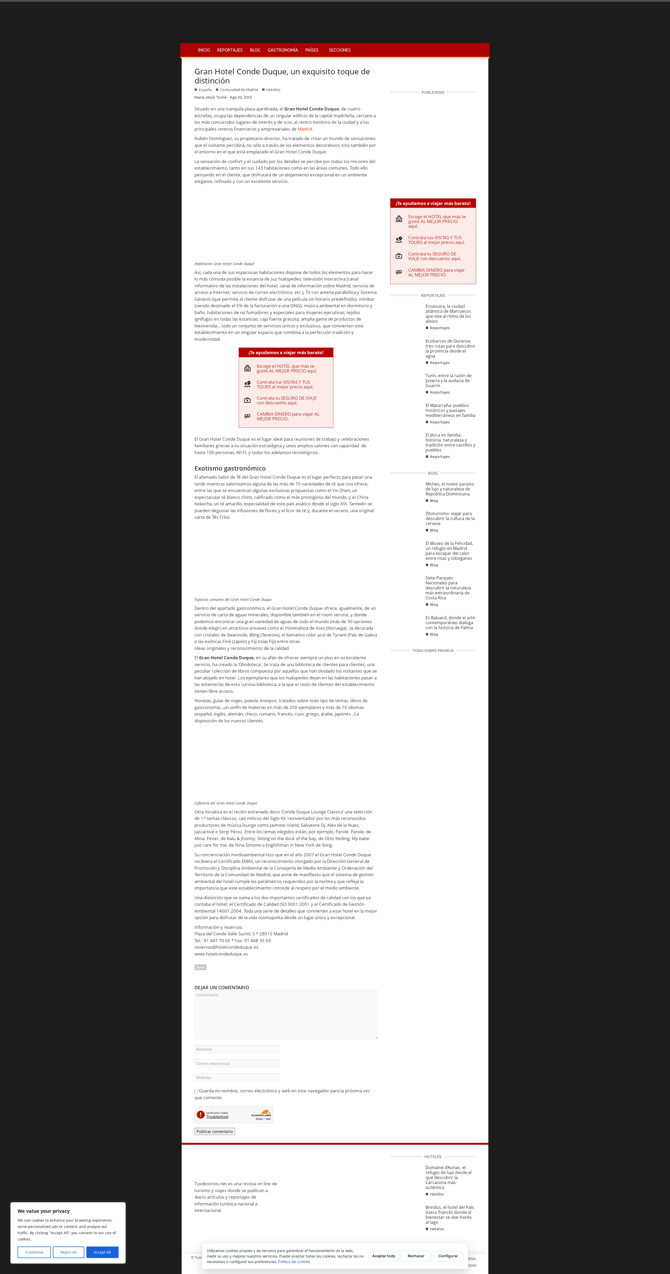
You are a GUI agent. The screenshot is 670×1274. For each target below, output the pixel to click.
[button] (470, 50)
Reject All (68, 1252)
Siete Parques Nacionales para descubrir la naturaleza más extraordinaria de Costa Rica (448, 588)
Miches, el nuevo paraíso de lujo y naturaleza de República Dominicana (450, 489)
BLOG (255, 50)
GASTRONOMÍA (283, 50)
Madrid (305, 129)
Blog (434, 500)
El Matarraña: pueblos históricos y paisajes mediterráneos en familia (450, 410)
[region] (68, 1233)
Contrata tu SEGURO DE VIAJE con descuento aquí (287, 400)
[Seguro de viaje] (433, 144)
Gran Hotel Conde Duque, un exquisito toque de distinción (282, 76)
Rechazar (416, 1256)
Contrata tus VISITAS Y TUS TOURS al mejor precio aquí (284, 384)
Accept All (102, 1252)
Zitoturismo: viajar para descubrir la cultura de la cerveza (450, 518)
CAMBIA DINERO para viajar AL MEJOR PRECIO (288, 416)
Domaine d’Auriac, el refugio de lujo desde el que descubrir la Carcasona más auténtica (449, 1177)
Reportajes (440, 328)
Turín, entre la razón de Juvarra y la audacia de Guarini (449, 380)
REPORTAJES (230, 50)
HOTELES (433, 1156)
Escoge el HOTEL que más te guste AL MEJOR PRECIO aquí (286, 368)
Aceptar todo (383, 1256)
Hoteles (273, 89)
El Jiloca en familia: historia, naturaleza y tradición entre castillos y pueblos (450, 442)
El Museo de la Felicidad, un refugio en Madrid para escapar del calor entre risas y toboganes (449, 550)
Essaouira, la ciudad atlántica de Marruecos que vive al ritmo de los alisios (448, 313)
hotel (200, 967)
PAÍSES (310, 53)
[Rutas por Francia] (433, 695)
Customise (34, 1252)
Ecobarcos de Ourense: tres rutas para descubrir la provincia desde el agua (450, 348)
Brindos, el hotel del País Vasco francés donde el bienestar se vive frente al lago (450, 1214)
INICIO (204, 50)
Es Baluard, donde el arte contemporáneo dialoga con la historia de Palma (450, 622)
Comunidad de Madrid (239, 89)
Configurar (448, 1256)
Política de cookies (294, 1261)
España (205, 89)
